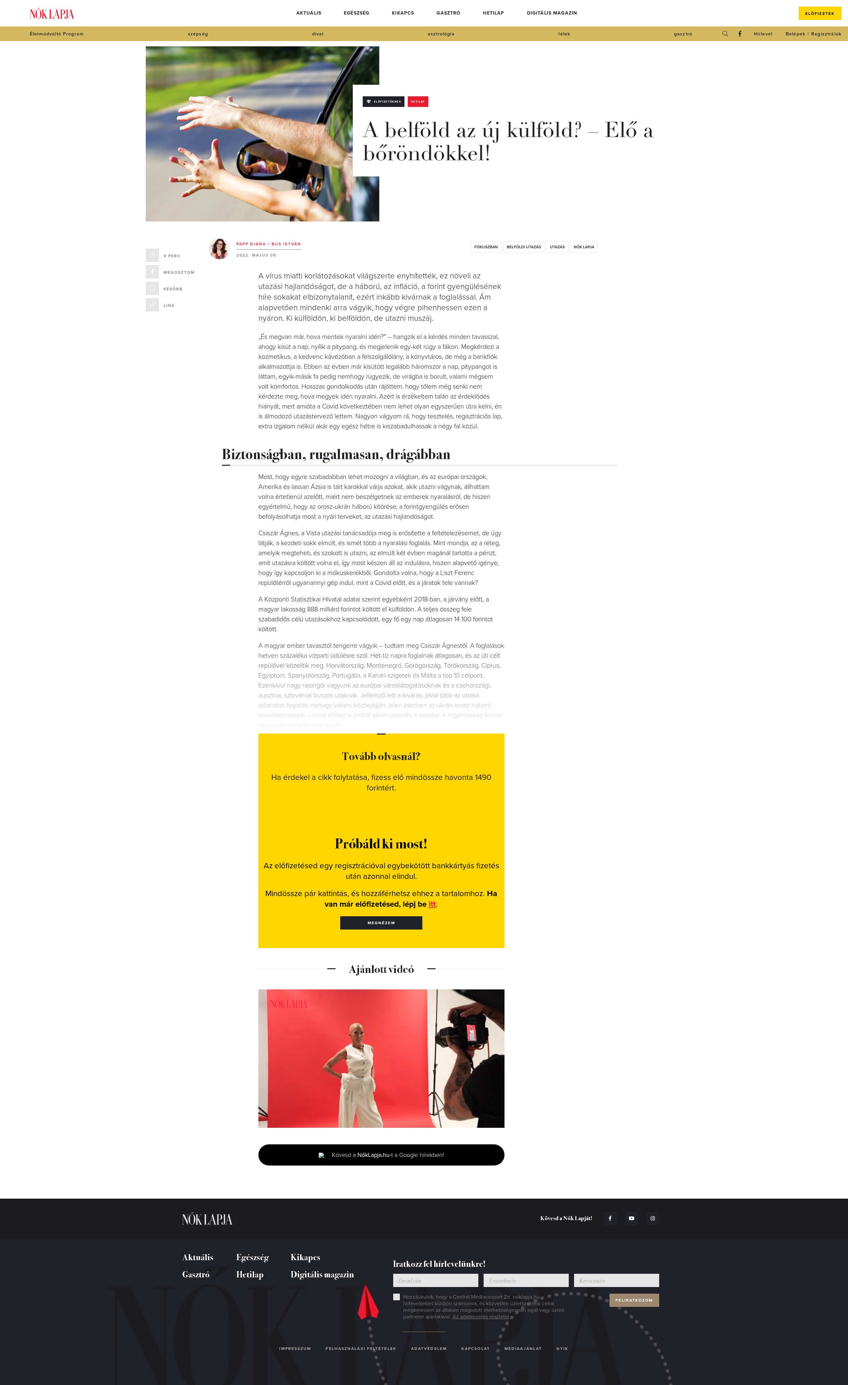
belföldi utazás (524, 247)
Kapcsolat (475, 1348)
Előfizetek (820, 13)
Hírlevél (763, 34)
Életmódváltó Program (57, 34)
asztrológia (441, 34)
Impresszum (295, 1348)
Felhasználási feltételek (361, 1348)
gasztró (683, 34)
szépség (198, 34)
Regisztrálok (826, 34)
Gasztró (448, 13)
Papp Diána (251, 244)
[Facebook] (740, 33)
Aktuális (308, 13)
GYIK (562, 1348)
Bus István (286, 244)
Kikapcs (403, 13)
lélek (564, 34)
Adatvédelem (429, 1348)
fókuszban (486, 247)
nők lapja (584, 247)
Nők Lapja (52, 13)
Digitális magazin (552, 13)
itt (432, 904)
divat (318, 34)
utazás (557, 247)
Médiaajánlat (523, 1348)
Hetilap (493, 13)
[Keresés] (725, 33)
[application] (381, 1058)
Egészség (356, 13)
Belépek (795, 34)
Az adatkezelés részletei (480, 1316)
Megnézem (381, 923)
